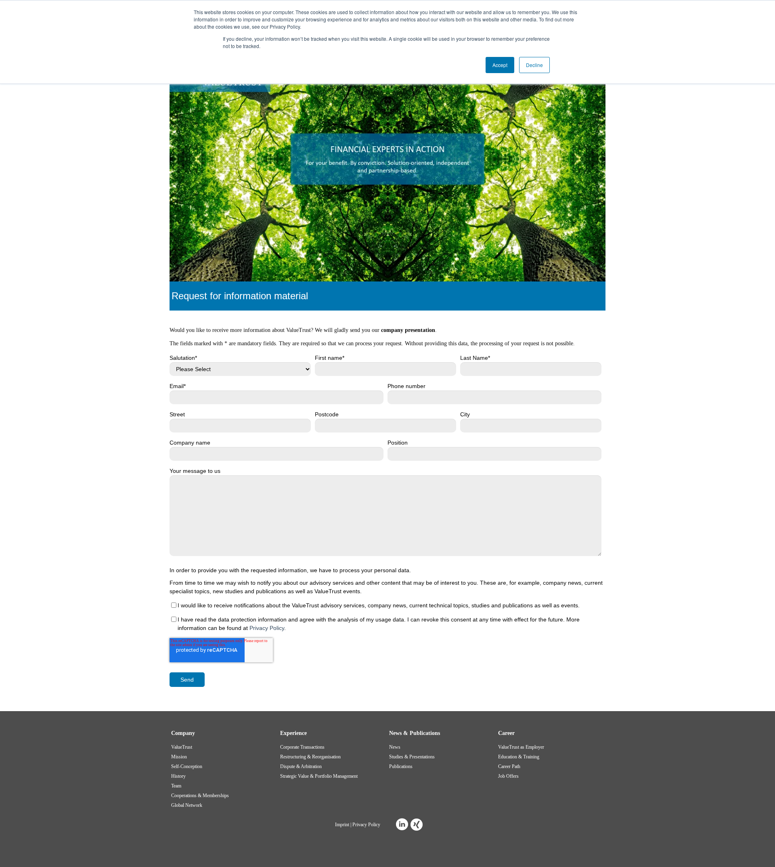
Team (176, 786)
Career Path (509, 766)
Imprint (342, 824)
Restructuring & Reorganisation (310, 757)
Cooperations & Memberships (200, 795)
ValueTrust (181, 747)
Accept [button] (499, 64)
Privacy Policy (266, 628)
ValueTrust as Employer (521, 747)
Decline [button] (534, 64)
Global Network (186, 805)
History (178, 776)
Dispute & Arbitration (301, 766)
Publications (401, 766)
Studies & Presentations (412, 757)
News (394, 747)
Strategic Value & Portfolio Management (319, 776)
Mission (179, 757)
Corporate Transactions (302, 747)
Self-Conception (186, 766)
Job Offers (508, 776)
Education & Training (518, 757)
